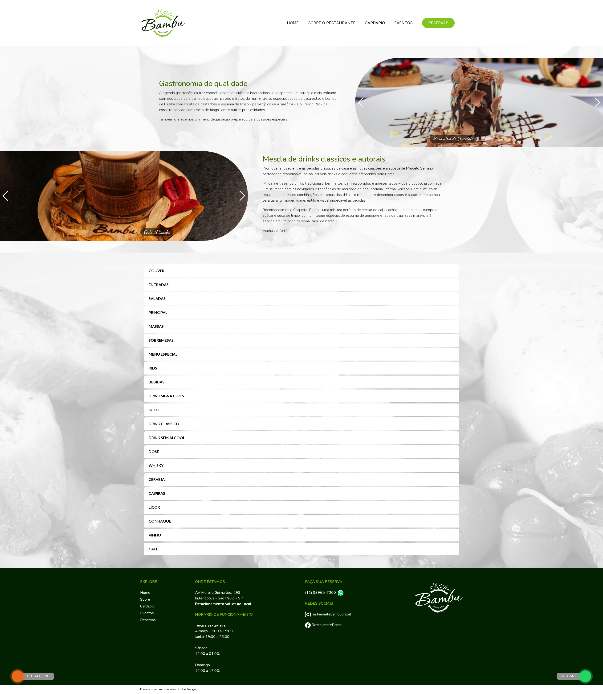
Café (153, 549)
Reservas (438, 23)
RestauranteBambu (327, 625)
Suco (154, 409)
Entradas (159, 284)
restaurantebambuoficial (331, 614)
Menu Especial (163, 354)
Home (293, 23)
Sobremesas (161, 340)
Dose (154, 451)
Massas (156, 326)
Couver (156, 270)
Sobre (145, 599)
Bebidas (156, 382)
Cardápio (375, 23)
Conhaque (160, 521)
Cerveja (157, 479)
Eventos (403, 23)
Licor (154, 507)
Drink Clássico (164, 423)
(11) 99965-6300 (320, 592)
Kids (153, 368)
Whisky (156, 465)
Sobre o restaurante (331, 23)
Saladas (157, 298)
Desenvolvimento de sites (158, 689)
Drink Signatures (166, 396)
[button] (361, 102)
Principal (158, 312)
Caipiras (157, 493)
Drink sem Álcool (167, 437)
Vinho (155, 535)
